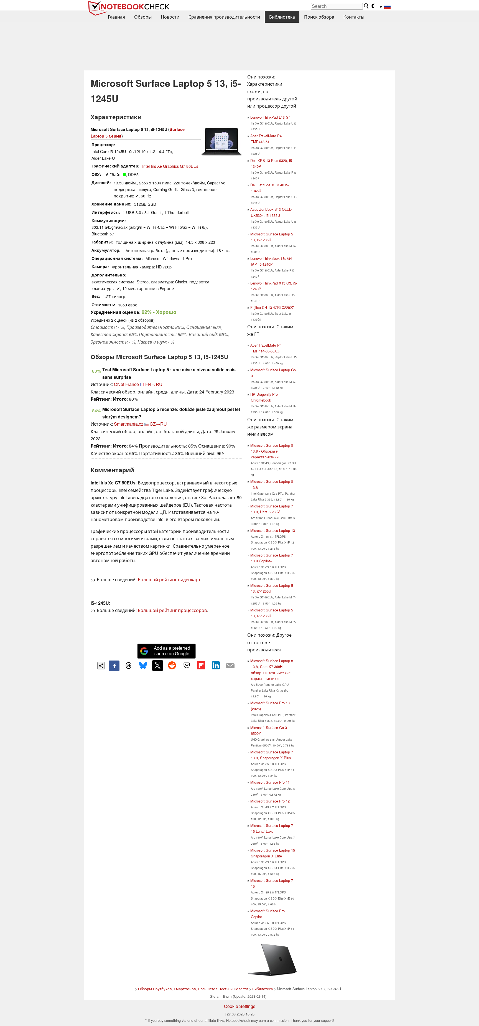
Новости (170, 17)
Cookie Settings (239, 1006)
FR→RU (153, 384)
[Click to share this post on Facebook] (114, 666)
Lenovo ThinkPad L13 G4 (270, 117)
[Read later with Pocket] (186, 665)
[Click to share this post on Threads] (128, 666)
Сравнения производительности (224, 17)
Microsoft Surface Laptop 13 (272, 530)
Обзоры (143, 17)
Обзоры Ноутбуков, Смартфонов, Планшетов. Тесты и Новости (193, 988)
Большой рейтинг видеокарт (169, 579)
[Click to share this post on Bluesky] (143, 666)
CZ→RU (158, 424)
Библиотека (282, 17)
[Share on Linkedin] (215, 665)
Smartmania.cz (128, 424)
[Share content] (101, 665)
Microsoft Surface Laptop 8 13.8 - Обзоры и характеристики (271, 451)
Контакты (353, 17)
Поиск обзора (319, 17)
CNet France (126, 384)
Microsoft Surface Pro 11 (270, 782)
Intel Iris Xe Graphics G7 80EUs (170, 166)
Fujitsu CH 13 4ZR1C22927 (272, 307)
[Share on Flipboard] (201, 665)
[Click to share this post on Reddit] (172, 665)
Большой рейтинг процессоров (172, 610)
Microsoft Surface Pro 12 (270, 801)
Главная (116, 17)
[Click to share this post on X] (157, 665)
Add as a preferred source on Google (172, 651)
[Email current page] (230, 666)
